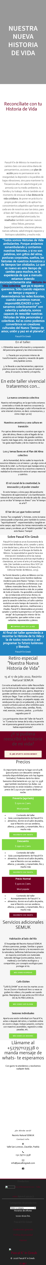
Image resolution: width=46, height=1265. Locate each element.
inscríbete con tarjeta (23, 835)
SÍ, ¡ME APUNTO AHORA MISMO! (23, 754)
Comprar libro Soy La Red (23, 626)
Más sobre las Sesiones (23, 1036)
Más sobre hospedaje (23, 972)
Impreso (23, 1240)
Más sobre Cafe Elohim (23, 1004)
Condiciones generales (23, 1229)
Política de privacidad (23, 1235)
